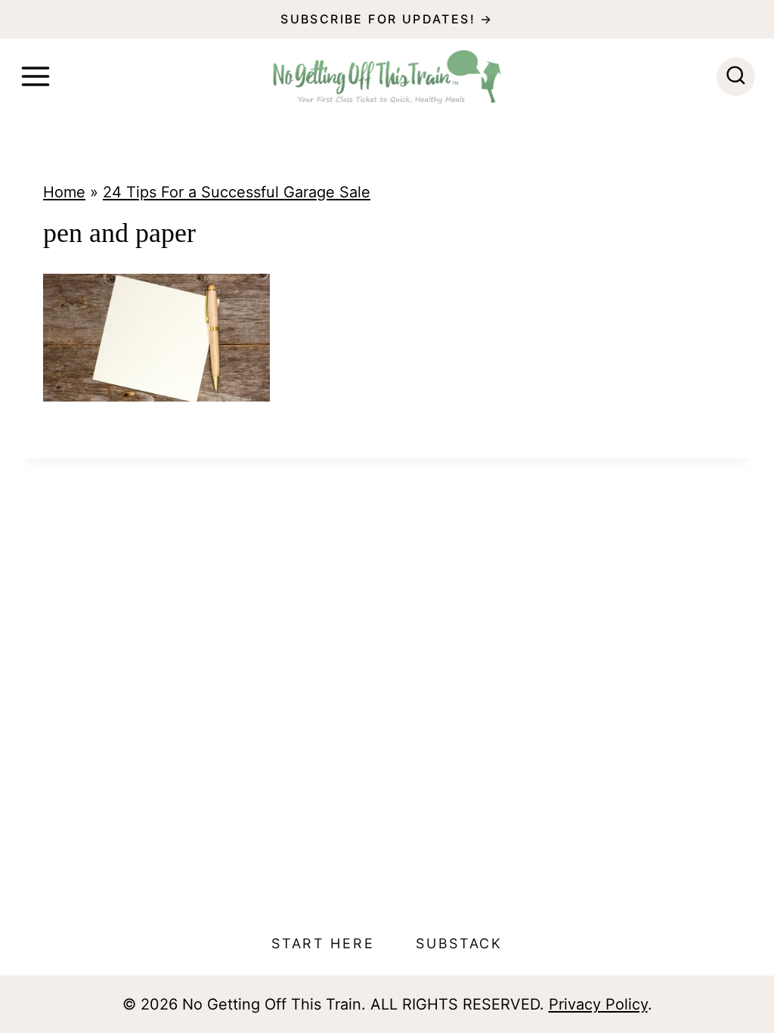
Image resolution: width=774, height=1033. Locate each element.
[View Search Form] (736, 76)
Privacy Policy (598, 1004)
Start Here (322, 943)
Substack (459, 943)
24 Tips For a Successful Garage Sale (236, 192)
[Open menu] (35, 76)
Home (64, 192)
